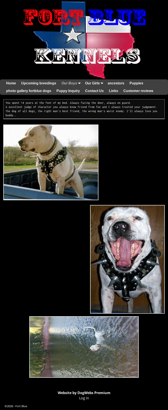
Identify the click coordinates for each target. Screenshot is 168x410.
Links (113, 91)
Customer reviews (138, 91)
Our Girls (92, 83)
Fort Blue (21, 406)
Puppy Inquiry (68, 91)
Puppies (136, 83)
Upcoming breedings (38, 83)
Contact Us (94, 91)
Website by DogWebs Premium (84, 392)
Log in (84, 398)
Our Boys (69, 83)
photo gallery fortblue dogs (28, 91)
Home (11, 83)
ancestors (116, 83)
